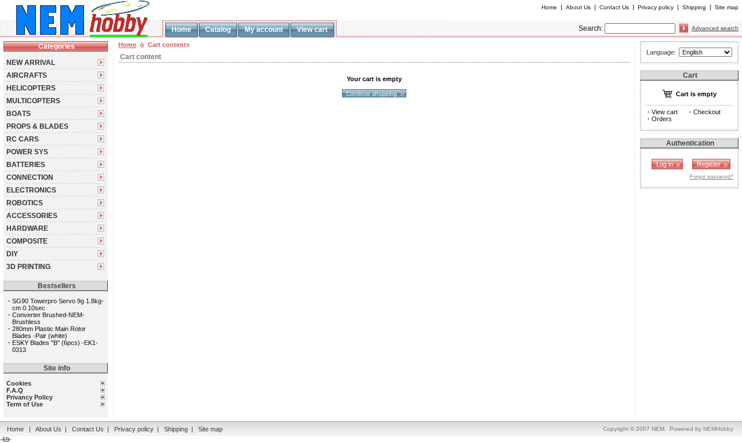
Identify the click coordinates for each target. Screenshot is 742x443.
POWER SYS (27, 152)
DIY (12, 254)
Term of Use (24, 404)
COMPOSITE (27, 241)
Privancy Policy (29, 397)
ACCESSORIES (31, 216)
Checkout (707, 111)
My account (264, 30)
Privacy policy (656, 7)
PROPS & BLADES (37, 126)
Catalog (218, 30)
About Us (578, 7)
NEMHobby (718, 429)
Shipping (694, 7)
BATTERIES (25, 165)
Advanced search (715, 28)
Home (549, 7)
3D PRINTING (28, 267)
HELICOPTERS (31, 88)
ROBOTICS (24, 203)
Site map (727, 7)
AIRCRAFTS (26, 75)
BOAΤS (18, 114)
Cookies (18, 383)
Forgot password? (711, 177)
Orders (662, 118)
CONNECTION (29, 177)
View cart (312, 30)
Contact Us (614, 7)
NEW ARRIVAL (30, 63)
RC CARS (22, 139)
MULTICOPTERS (33, 101)
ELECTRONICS (31, 190)
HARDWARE (27, 228)
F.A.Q (14, 390)
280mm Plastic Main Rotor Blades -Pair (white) (49, 332)
